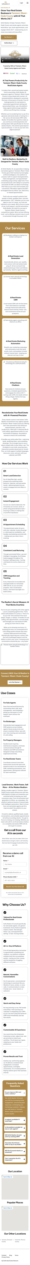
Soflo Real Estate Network (10, 1260)
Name (5, 861)
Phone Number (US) (9, 877)
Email (5, 869)
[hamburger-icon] (27, 3)
